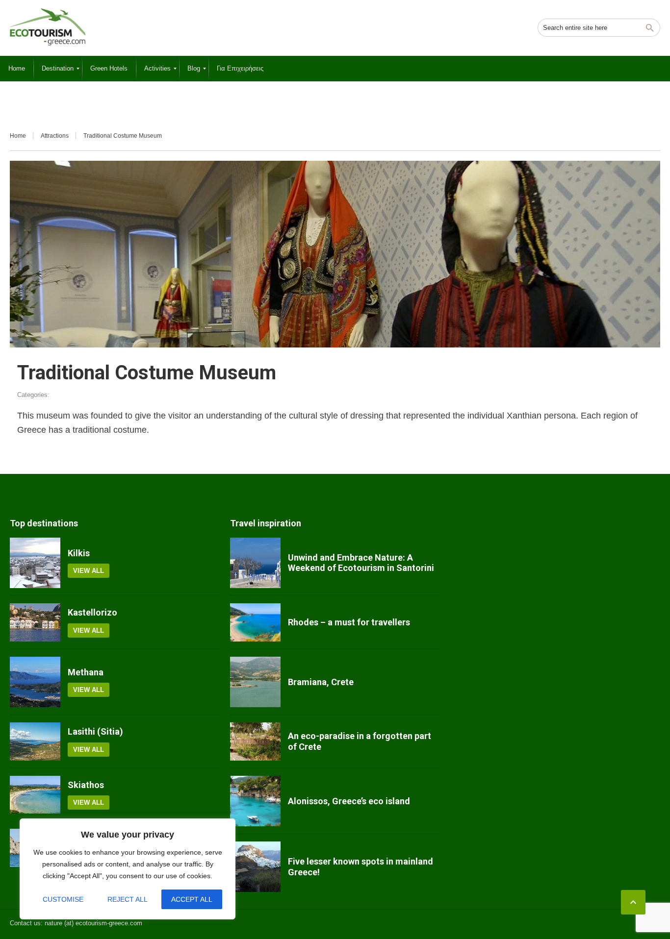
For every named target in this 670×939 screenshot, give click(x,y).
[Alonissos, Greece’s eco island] (255, 801)
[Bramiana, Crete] (255, 682)
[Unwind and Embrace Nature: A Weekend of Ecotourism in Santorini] (255, 563)
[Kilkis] (35, 563)
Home (18, 135)
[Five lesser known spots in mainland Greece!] (255, 866)
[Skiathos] (35, 795)
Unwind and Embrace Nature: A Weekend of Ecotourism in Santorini (361, 562)
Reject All (127, 899)
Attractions (55, 135)
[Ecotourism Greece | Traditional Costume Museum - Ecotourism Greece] (47, 27)
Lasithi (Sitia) (95, 731)
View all (88, 570)
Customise (63, 899)
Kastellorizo (92, 612)
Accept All (191, 899)
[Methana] (35, 682)
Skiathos (86, 785)
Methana (85, 672)
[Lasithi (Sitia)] (35, 741)
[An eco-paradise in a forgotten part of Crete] (255, 741)
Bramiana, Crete (321, 682)
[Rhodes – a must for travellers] (255, 622)
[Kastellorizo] (35, 622)
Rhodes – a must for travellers (349, 622)
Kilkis (79, 553)
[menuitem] (16, 68)
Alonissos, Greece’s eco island (349, 801)
